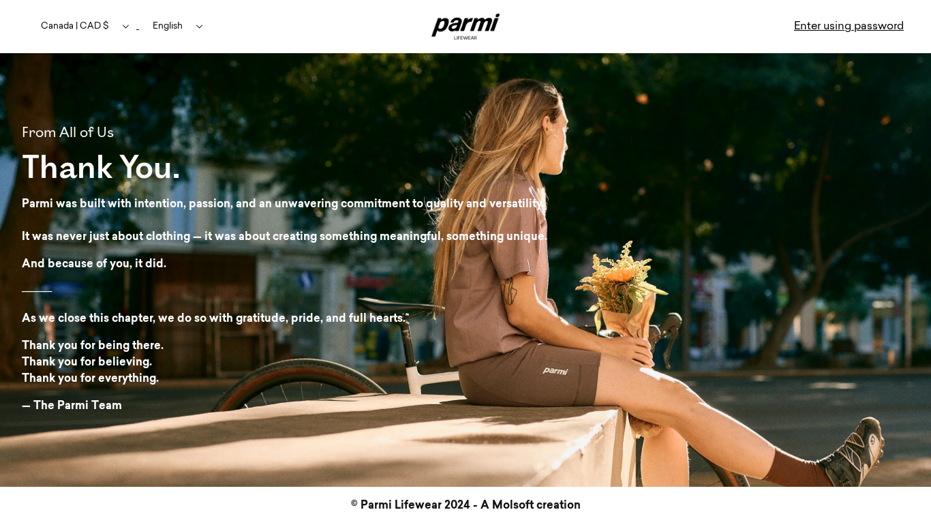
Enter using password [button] (849, 26)
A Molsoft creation (530, 505)
